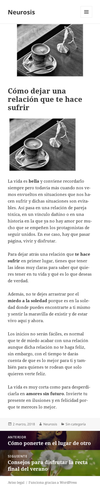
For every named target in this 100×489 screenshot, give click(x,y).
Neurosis (21, 12)
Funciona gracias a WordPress (53, 482)
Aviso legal (16, 482)
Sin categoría (76, 424)
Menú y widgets (86, 17)
